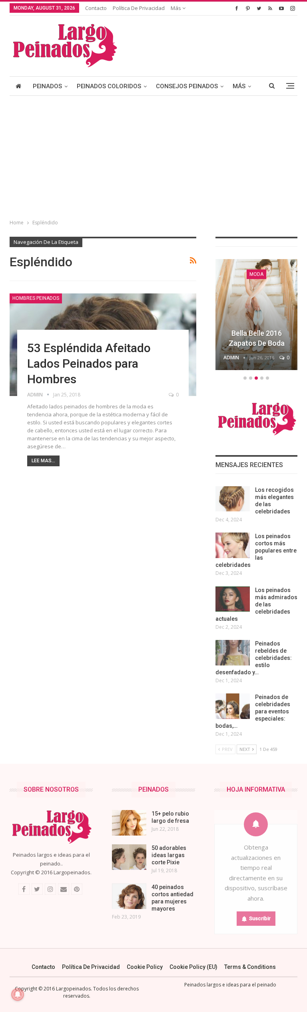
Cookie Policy (145, 967)
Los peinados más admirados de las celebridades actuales (256, 604)
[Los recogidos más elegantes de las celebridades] (232, 499)
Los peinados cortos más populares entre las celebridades (256, 550)
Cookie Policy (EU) (193, 967)
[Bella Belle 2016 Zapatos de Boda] (256, 314)
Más (176, 8)
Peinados (47, 86)
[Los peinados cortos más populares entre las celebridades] (232, 545)
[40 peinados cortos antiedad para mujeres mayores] (129, 896)
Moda (256, 274)
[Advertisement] (153, 156)
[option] (256, 315)
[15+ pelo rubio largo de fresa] (129, 823)
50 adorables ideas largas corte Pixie (169, 855)
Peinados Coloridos (109, 86)
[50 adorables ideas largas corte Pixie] (129, 857)
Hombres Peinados (35, 298)
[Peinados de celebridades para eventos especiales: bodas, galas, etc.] (232, 706)
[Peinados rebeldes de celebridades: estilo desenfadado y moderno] (232, 652)
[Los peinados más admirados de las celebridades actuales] (232, 599)
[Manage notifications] (17, 994)
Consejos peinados (187, 86)
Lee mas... (43, 460)
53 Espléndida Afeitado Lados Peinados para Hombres (89, 363)
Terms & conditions (250, 967)
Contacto (96, 8)
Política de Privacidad (139, 8)
